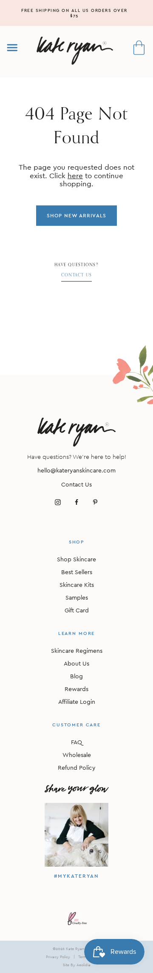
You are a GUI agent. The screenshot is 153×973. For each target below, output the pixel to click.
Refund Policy (77, 767)
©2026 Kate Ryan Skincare (76, 948)
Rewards (76, 689)
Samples (76, 597)
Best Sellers (76, 572)
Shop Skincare (76, 559)
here (75, 175)
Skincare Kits (77, 585)
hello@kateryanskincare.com (76, 470)
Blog (76, 676)
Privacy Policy (58, 956)
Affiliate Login (76, 702)
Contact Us (76, 275)
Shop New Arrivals (76, 215)
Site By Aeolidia (77, 964)
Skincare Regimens (76, 650)
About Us (76, 663)
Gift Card (77, 610)
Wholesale (76, 755)
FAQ (76, 742)
